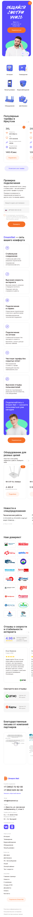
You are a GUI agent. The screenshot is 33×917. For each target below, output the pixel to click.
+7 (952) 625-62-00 (13, 790)
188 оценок (22, 708)
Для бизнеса (23, 106)
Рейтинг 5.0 (22, 706)
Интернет (10, 74)
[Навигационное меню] (30, 3)
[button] (16, 30)
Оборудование (9, 106)
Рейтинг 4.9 (22, 695)
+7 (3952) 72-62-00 (13, 787)
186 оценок (22, 697)
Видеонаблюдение (23, 90)
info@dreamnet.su (11, 801)
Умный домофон (9, 90)
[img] (10, 83)
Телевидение (23, 74)
